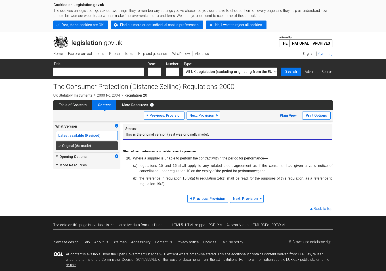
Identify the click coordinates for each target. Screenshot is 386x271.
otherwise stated (202, 254)
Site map (120, 242)
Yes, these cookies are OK (82, 25)
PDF (212, 225)
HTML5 (177, 225)
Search (291, 71)
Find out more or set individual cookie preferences (159, 25)
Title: (57, 64)
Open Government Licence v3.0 (141, 254)
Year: (152, 64)
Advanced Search (319, 72)
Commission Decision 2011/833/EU (129, 259)
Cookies (209, 242)
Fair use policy (232, 242)
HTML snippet (195, 225)
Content (104, 105)
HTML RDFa (260, 225)
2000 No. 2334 (108, 95)
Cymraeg (325, 54)
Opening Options (71, 156)
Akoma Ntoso (238, 225)
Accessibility (141, 242)
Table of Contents (73, 105)
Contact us (163, 242)
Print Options (316, 115)
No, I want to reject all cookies (238, 25)
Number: (172, 64)
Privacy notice (187, 242)
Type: (188, 64)
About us (101, 242)
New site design (66, 242)
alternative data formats (134, 225)
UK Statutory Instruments (72, 95)
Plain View (288, 115)
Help (86, 242)
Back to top (323, 209)
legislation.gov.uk (90, 37)
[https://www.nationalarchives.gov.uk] (306, 39)
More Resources (135, 105)
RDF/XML (278, 225)
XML (220, 225)
